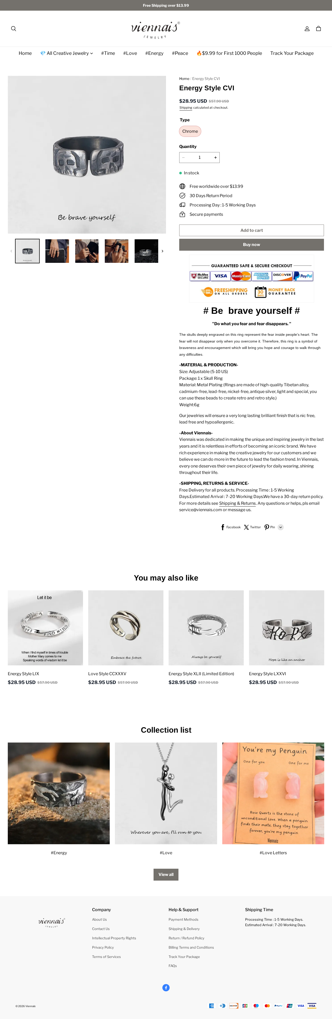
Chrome (190, 131)
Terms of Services (106, 957)
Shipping (185, 107)
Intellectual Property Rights (114, 938)
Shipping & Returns (237, 503)
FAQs (173, 966)
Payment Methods (183, 919)
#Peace (180, 53)
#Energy (154, 53)
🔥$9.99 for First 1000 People (229, 53)
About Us (99, 919)
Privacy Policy (103, 947)
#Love (130, 53)
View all (166, 874)
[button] (13, 29)
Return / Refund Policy (186, 938)
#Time (108, 53)
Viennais (30, 1006)
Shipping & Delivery (184, 929)
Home (25, 53)
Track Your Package (292, 53)
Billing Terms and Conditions (191, 947)
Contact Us (101, 929)
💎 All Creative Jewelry (64, 53)
